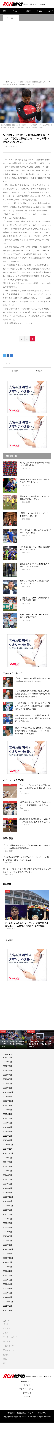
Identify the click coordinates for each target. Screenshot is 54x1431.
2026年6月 (7, 1066)
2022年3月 (7, 1288)
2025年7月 (7, 1114)
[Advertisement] (27, 52)
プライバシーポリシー (27, 1389)
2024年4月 (7, 1179)
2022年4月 (7, 1284)
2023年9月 (7, 1210)
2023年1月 (7, 1245)
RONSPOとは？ (27, 1381)
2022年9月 (7, 1262)
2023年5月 (7, 1227)
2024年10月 (8, 1153)
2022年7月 (7, 1271)
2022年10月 (8, 1258)
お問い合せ (27, 1393)
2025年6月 (7, 1118)
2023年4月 (7, 1232)
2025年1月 (7, 1140)
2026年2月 (7, 1084)
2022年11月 (8, 1254)
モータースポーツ (10, 1337)
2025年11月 (8, 1097)
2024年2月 (7, 1188)
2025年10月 (8, 1101)
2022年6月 (7, 1275)
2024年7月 (7, 1166)
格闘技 (28, 11)
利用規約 (27, 1385)
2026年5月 (7, 1070)
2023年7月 (7, 1219)
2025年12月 (8, 1092)
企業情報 (27, 1396)
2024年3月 (7, 1184)
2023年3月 (7, 1236)
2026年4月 (7, 1075)
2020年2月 (7, 1310)
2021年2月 (7, 1306)
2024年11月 (8, 1149)
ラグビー (6, 1341)
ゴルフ (6, 1324)
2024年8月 (7, 1162)
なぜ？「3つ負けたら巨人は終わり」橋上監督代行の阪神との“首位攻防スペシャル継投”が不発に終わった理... (33, 731)
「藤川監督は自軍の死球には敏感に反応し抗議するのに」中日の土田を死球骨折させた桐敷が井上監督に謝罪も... (32, 694)
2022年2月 (7, 1293)
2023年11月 (8, 1201)
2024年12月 (8, 1145)
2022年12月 (8, 1249)
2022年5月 (7, 1280)
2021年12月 (8, 1302)
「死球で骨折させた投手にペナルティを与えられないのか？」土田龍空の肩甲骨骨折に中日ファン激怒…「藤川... (32, 706)
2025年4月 (7, 1127)
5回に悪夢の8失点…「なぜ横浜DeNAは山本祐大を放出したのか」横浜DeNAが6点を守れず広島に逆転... (32, 718)
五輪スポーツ (8, 1350)
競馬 (5, 1359)
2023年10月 (8, 1206)
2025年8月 (7, 1110)
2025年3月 (7, 1131)
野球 (4, 11)
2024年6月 (7, 1171)
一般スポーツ (8, 1346)
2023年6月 (7, 1223)
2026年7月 (7, 1062)
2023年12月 (8, 1197)
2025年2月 (7, 1136)
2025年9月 (7, 1105)
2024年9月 (7, 1158)
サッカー (16, 11)
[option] (13, 1039)
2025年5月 (7, 1123)
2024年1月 (7, 1193)
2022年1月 (7, 1297)
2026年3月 (7, 1079)
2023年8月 (7, 1214)
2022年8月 (7, 1267)
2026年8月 (7, 1057)
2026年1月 (7, 1088)
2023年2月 (7, 1241)
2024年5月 (7, 1175)
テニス (39, 11)
